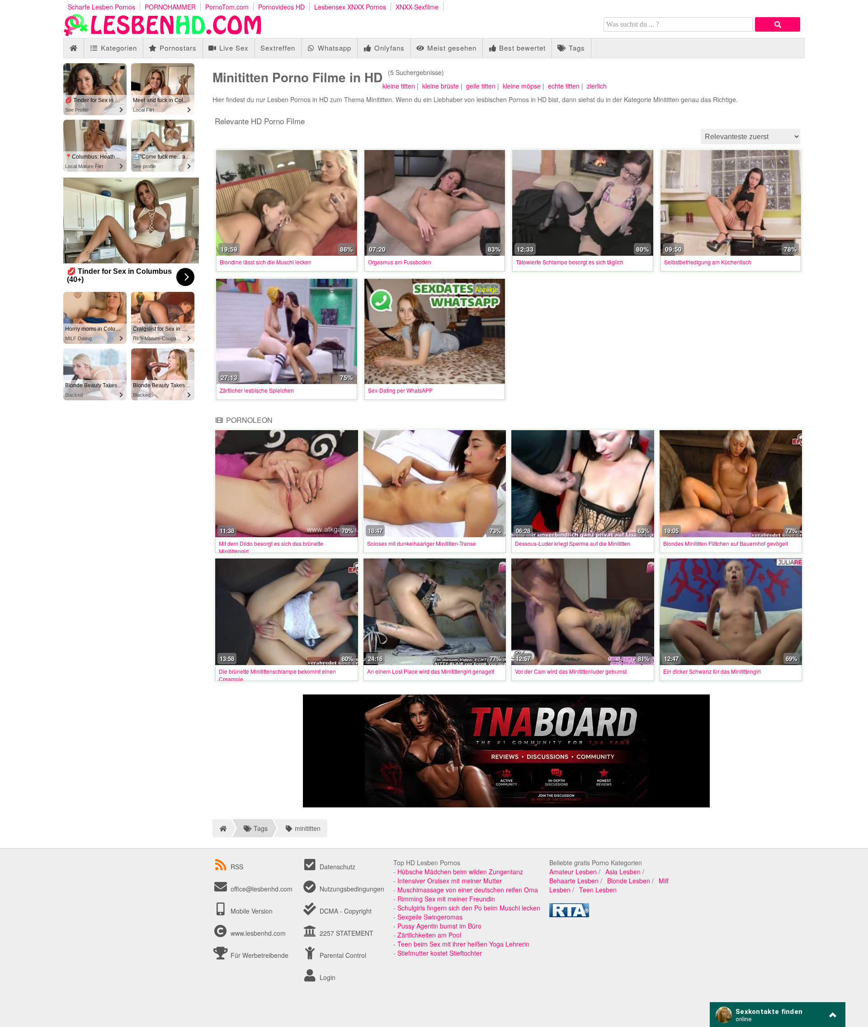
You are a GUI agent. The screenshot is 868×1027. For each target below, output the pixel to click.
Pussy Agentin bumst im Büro (439, 925)
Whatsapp (333, 47)
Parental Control (342, 955)
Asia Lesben (623, 871)
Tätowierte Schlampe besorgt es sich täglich (569, 262)
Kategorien (118, 47)
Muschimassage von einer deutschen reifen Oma (467, 889)
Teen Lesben (598, 889)
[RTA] (569, 914)
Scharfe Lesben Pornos (101, 6)
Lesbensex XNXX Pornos (350, 6)
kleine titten (398, 85)
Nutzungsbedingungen (351, 888)
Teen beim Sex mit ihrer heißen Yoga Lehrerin (463, 943)
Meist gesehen (450, 47)
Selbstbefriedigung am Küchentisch (707, 262)
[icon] (73, 48)
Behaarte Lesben (574, 880)
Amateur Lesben (573, 871)
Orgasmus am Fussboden (399, 262)
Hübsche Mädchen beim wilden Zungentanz (460, 871)
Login (326, 977)
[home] (221, 828)
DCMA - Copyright (345, 910)
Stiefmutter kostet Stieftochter (439, 952)
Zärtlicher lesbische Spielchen (257, 390)
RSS (237, 866)
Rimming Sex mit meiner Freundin (446, 898)
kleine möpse (522, 85)
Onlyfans (388, 47)
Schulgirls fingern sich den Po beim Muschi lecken (468, 907)
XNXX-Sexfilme (417, 6)
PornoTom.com (227, 6)
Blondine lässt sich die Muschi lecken (265, 262)
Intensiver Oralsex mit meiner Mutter (449, 880)
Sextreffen (277, 47)
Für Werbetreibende (258, 955)
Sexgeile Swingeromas (429, 916)
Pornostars (177, 47)
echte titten (564, 85)
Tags (575, 47)
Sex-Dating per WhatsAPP (400, 390)
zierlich (597, 85)
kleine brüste (440, 85)
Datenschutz (336, 866)
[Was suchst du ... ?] (777, 24)
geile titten (480, 85)
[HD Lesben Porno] (162, 33)
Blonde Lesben (628, 880)
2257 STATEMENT (345, 933)
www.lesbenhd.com (258, 933)
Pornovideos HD (281, 6)
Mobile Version (251, 910)
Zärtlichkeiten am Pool (429, 934)
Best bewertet (521, 47)
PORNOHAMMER (170, 6)
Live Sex (233, 47)
